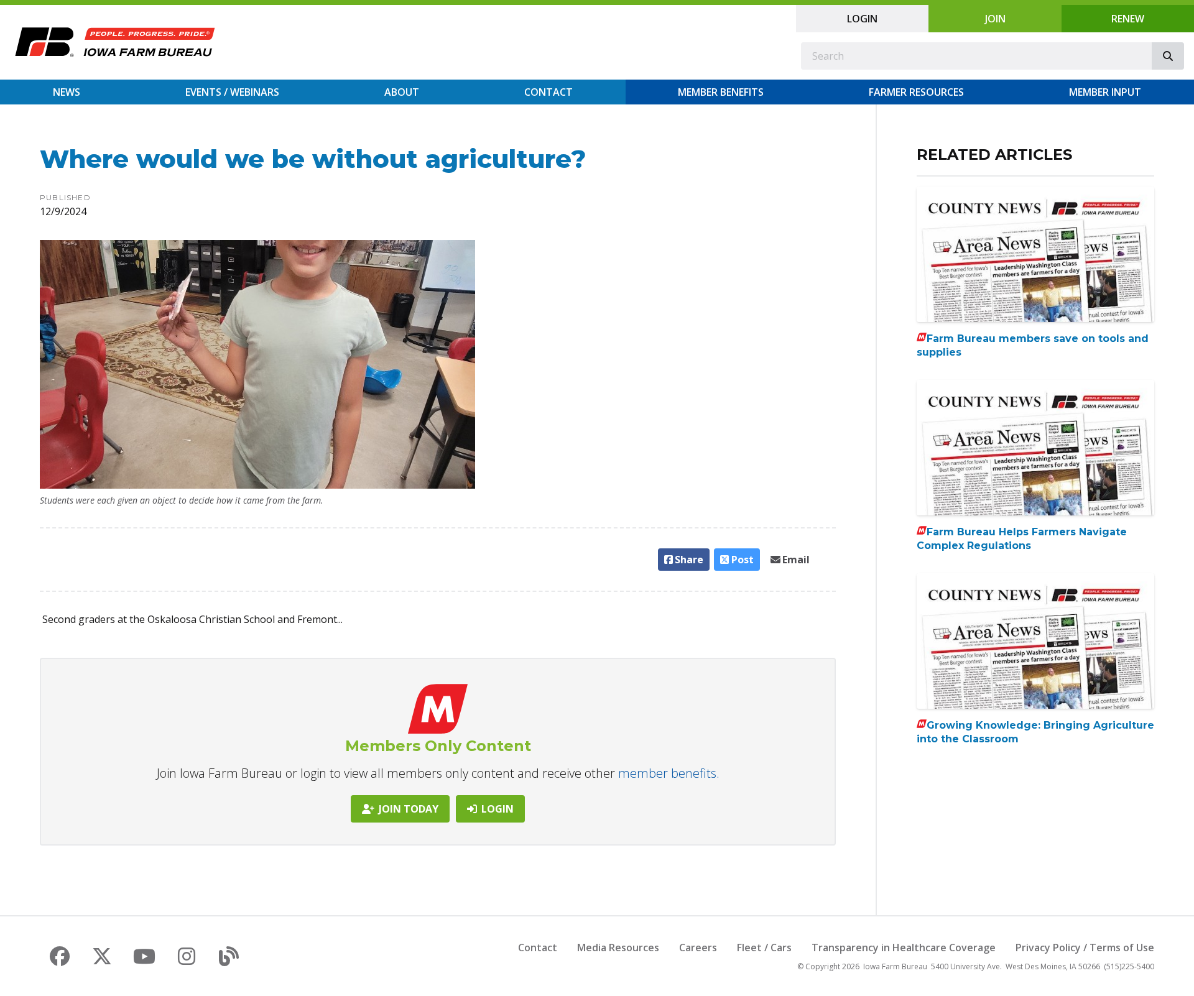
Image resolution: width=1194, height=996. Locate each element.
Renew (1127, 18)
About (401, 92)
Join (995, 18)
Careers (698, 947)
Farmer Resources (916, 92)
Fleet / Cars (764, 947)
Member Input (1105, 92)
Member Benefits (721, 92)
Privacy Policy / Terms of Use (1085, 947)
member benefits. (669, 773)
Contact (548, 92)
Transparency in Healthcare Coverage (904, 947)
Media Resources (618, 947)
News (66, 92)
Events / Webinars (232, 92)
